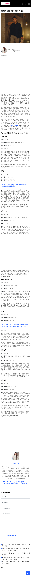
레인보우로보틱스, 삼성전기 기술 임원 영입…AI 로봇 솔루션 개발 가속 (16, 545)
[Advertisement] (15, 77)
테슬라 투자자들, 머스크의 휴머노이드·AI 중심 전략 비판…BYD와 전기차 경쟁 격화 (15, 549)
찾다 (2, 567)
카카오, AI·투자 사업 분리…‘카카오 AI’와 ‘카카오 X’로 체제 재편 (16, 553)
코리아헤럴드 (14, 125)
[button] (29, 4)
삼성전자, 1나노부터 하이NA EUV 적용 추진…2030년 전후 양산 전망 (15, 562)
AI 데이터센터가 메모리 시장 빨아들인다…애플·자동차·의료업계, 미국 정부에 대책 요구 (15, 558)
